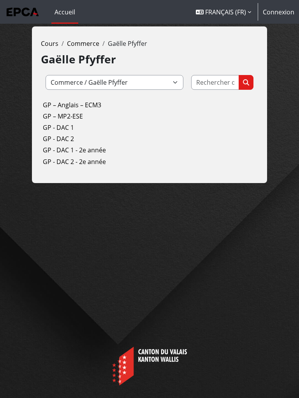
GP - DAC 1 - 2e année (74, 150)
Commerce (83, 43)
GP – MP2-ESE (63, 116)
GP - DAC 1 (58, 127)
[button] (223, 12)
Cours (49, 43)
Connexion (278, 12)
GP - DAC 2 (58, 138)
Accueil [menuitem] (65, 12)
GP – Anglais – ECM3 (72, 105)
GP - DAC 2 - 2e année (74, 161)
